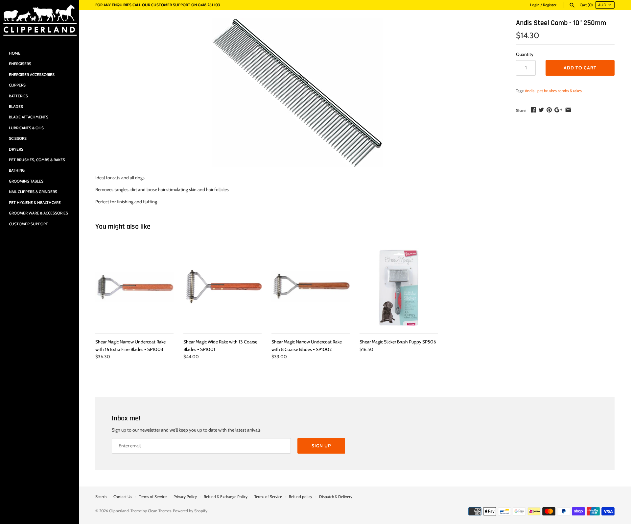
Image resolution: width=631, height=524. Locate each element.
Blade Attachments (28, 117)
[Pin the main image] (549, 110)
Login (535, 5)
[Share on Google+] (558, 110)
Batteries (18, 96)
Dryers (16, 149)
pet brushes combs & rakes (559, 90)
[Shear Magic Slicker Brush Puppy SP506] (399, 287)
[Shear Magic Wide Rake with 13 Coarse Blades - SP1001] (222, 287)
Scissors (18, 138)
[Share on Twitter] (541, 110)
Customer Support (28, 224)
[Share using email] (568, 110)
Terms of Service (153, 496)
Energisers (20, 64)
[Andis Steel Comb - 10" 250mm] (297, 92)
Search (100, 496)
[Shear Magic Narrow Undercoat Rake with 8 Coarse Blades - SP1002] (310, 287)
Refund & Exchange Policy (225, 496)
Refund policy (300, 496)
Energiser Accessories (32, 74)
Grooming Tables (26, 181)
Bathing (17, 170)
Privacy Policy (185, 496)
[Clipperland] (39, 20)
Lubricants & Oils (26, 128)
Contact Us (122, 496)
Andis (529, 90)
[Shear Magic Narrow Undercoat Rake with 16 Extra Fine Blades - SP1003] (134, 287)
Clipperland (119, 511)
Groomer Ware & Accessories (38, 213)
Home (14, 53)
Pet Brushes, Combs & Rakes (37, 160)
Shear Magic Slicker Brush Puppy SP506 (398, 342)
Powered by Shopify (190, 511)
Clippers (17, 85)
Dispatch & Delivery (335, 496)
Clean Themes (159, 511)
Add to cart (580, 68)
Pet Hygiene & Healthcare (35, 202)
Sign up (321, 446)
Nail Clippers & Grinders (33, 191)
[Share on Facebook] (533, 110)
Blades (16, 106)
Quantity (524, 54)
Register (549, 5)
